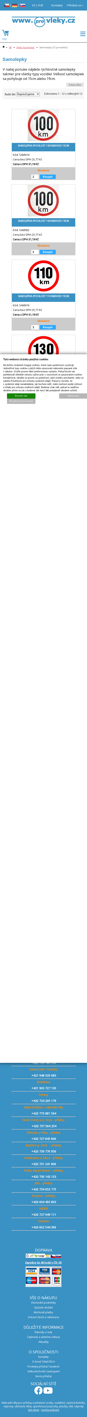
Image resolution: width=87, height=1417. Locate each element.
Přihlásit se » (75, 5)
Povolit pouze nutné (21, 401)
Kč (33, 5)
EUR (40, 5)
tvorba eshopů (50, 1410)
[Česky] (6, 5)
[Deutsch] (14, 5)
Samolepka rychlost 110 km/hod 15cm (43, 296)
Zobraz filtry (75, 84)
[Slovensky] (22, 5)
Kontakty (57, 5)
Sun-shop (33, 1410)
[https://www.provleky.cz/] (43, 23)
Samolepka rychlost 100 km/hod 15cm (43, 145)
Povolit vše (21, 396)
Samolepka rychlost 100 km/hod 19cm (43, 221)
